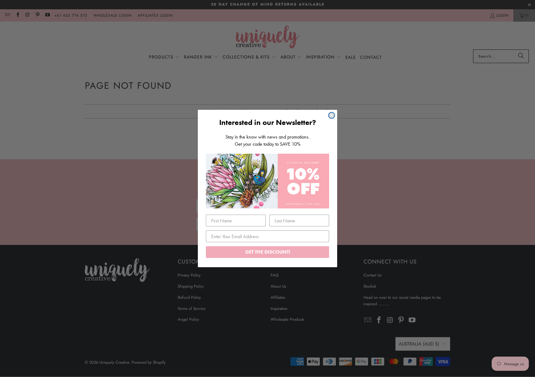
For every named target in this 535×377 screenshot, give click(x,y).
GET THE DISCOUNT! (267, 252)
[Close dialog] (331, 115)
